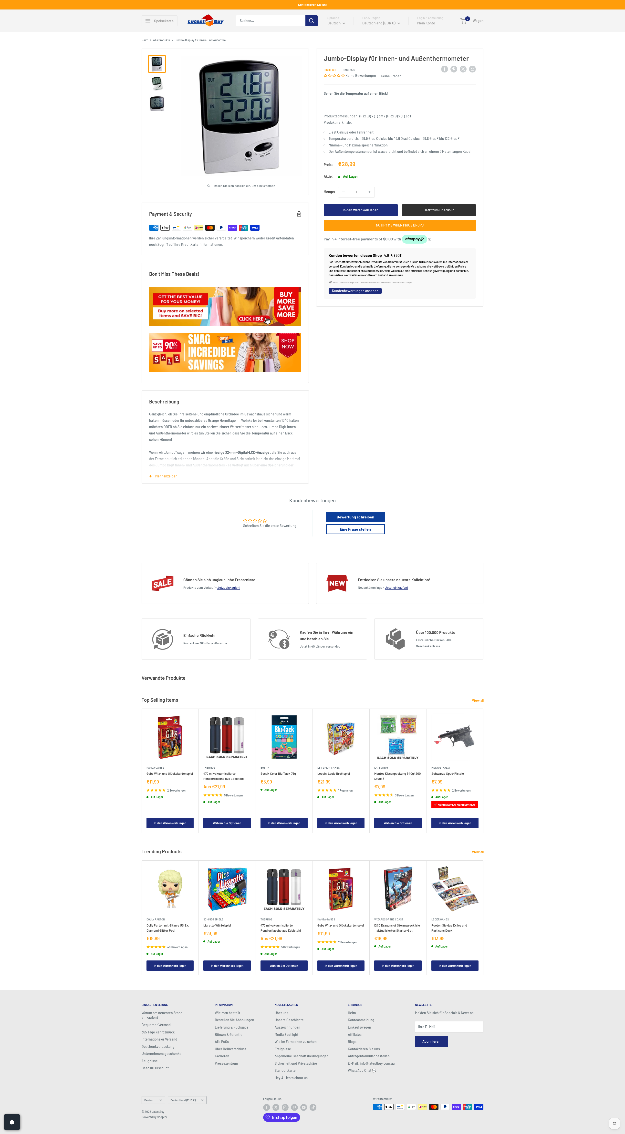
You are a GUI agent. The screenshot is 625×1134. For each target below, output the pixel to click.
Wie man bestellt (227, 1013)
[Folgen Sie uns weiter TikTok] (313, 1107)
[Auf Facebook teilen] (444, 68)
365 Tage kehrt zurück (158, 1032)
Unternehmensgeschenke (161, 1054)
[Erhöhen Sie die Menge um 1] (369, 192)
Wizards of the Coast (388, 919)
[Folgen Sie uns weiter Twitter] (275, 1107)
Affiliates (355, 1034)
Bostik (264, 767)
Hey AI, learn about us (291, 1078)
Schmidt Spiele (213, 919)
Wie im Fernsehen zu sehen (296, 1042)
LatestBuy (381, 767)
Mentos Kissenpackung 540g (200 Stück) (397, 776)
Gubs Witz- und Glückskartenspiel (169, 774)
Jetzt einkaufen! (228, 587)
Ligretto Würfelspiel (217, 925)
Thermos (209, 767)
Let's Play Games (328, 767)
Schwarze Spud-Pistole (447, 774)
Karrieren (222, 1056)
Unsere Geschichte (289, 1020)
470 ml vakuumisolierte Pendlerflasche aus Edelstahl (223, 776)
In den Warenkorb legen (360, 210)
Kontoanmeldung (361, 1020)
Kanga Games (155, 767)
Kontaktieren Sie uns (312, 5)
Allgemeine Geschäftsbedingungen (302, 1056)
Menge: (329, 192)
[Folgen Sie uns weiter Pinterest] (294, 1107)
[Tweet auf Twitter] (463, 68)
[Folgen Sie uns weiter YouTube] (303, 1107)
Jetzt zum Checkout (439, 210)
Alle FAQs (222, 1042)
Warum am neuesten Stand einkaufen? (162, 1015)
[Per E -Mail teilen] (472, 68)
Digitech (330, 69)
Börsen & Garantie (228, 1034)
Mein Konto (426, 23)
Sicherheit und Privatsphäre (296, 1063)
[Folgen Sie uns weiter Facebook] (266, 1107)
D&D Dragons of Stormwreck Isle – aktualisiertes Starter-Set (397, 927)
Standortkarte (285, 1070)
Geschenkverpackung (158, 1046)
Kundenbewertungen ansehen (355, 291)
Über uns (281, 1013)
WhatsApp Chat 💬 (362, 1070)
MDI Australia (440, 767)
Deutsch (149, 1100)
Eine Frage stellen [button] (355, 529)
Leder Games (440, 919)
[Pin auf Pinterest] (453, 68)
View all (478, 700)
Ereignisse (283, 1049)
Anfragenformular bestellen (369, 1056)
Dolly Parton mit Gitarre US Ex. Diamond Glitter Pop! (167, 927)
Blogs (352, 1042)
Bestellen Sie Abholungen (234, 1020)
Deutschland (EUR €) (183, 1100)
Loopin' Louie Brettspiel (333, 774)
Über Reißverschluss (230, 1049)
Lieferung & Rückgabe (232, 1027)
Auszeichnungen (287, 1027)
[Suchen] (311, 20)
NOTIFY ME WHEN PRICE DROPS (400, 225)
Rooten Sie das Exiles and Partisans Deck (449, 927)
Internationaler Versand (159, 1039)
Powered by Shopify (154, 1117)
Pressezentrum (226, 1063)
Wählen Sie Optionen (227, 823)
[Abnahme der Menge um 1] (343, 192)
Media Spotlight (286, 1034)
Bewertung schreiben (355, 517)
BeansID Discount (155, 1068)
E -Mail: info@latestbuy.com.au (371, 1063)
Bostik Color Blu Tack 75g (278, 774)
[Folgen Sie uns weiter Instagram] (285, 1107)
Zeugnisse (150, 1061)
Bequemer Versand (156, 1025)
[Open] (12, 1122)
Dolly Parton (155, 919)
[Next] (483, 771)
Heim (145, 40)
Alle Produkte (161, 40)
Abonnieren (431, 1041)
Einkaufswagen (359, 1027)
